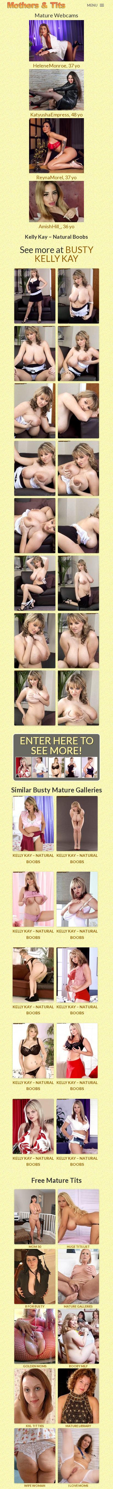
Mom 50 (35, 1246)
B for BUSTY (34, 1306)
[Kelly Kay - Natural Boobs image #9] (34, 551)
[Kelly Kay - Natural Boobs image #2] (78, 322)
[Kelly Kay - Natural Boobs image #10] (78, 551)
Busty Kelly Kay (64, 254)
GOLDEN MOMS (35, 1366)
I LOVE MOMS (78, 1485)
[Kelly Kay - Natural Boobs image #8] (78, 494)
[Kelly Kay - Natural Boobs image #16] (78, 724)
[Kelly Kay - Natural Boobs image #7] (34, 494)
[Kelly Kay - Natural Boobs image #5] (34, 436)
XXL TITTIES (35, 1426)
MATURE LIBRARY (78, 1426)
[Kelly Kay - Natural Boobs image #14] (78, 666)
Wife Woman (34, 1485)
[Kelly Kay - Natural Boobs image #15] (34, 724)
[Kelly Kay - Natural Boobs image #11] (34, 609)
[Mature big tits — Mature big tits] (36, 5)
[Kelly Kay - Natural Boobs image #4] (78, 379)
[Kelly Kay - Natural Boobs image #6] (78, 436)
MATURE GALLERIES (78, 1306)
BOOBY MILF (78, 1366)
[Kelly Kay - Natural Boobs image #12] (78, 609)
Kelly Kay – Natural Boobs (33, 858)
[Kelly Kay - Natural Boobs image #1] (34, 322)
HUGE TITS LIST (78, 1246)
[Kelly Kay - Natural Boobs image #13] (34, 666)
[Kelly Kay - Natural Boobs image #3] (34, 379)
